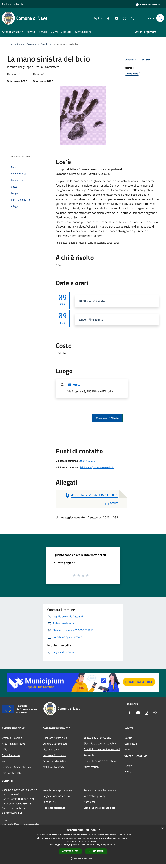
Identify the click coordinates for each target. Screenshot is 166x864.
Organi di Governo (12, 738)
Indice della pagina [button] (20, 156)
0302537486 (87, 461)
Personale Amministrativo (16, 767)
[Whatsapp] (131, 18)
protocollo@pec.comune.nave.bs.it (21, 824)
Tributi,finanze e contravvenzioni (102, 749)
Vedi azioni (146, 59)
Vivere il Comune (26, 44)
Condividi (129, 59)
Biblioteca (73, 384)
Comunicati (130, 744)
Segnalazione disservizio (56, 796)
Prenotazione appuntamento (58, 790)
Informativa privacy (94, 796)
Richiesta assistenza (54, 808)
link (114, 844)
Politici (5, 761)
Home (9, 44)
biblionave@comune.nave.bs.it (97, 467)
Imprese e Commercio (54, 755)
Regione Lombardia (12, 4)
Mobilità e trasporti (53, 767)
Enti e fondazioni (11, 755)
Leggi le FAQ (49, 802)
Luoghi (128, 765)
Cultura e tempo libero (55, 744)
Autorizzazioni (91, 767)
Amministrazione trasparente (100, 790)
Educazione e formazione (97, 737)
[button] (83, 858)
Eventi (44, 44)
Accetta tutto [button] (70, 851)
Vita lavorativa (51, 749)
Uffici (5, 749)
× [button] (162, 828)
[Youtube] (115, 18)
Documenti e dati (11, 773)
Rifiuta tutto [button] (96, 851)
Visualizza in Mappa (107, 418)
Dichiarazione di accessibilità (99, 808)
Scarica (114, 503)
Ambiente (89, 755)
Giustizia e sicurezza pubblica (100, 743)
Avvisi (127, 749)
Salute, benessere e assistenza (100, 761)
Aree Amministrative (13, 744)
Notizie (128, 738)
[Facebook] (107, 18)
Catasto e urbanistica (54, 761)
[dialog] (83, 844)
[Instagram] (123, 18)
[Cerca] (160, 18)
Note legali (89, 802)
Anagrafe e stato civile (55, 738)
